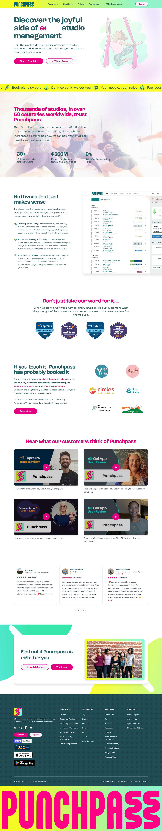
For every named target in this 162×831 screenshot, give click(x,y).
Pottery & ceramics (23, 386)
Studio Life (109, 715)
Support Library (112, 744)
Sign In (141, 4)
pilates (64, 379)
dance (45, 379)
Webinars (109, 723)
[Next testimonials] (83, 610)
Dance (85, 728)
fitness (52, 379)
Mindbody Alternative (69, 723)
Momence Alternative (69, 728)
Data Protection (141, 781)
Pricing (81, 4)
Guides (108, 732)
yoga (39, 379)
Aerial (84, 737)
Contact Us (25, 411)
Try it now (61, 667)
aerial (48, 386)
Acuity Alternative (67, 732)
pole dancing (59, 386)
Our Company (133, 715)
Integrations (110, 752)
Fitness (85, 723)
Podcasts (109, 728)
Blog (107, 719)
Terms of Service (124, 781)
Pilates (85, 719)
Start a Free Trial (29, 61)
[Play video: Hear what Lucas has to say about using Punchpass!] (46, 467)
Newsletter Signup (135, 728)
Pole (84, 732)
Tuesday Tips (110, 757)
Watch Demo (61, 61)
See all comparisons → (69, 744)
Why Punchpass (114, 4)
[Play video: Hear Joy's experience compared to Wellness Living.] (46, 517)
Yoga (84, 715)
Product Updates (112, 748)
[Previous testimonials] (79, 610)
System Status (133, 723)
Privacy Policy (109, 781)
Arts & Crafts (88, 741)
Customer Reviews (68, 719)
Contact (21, 735)
